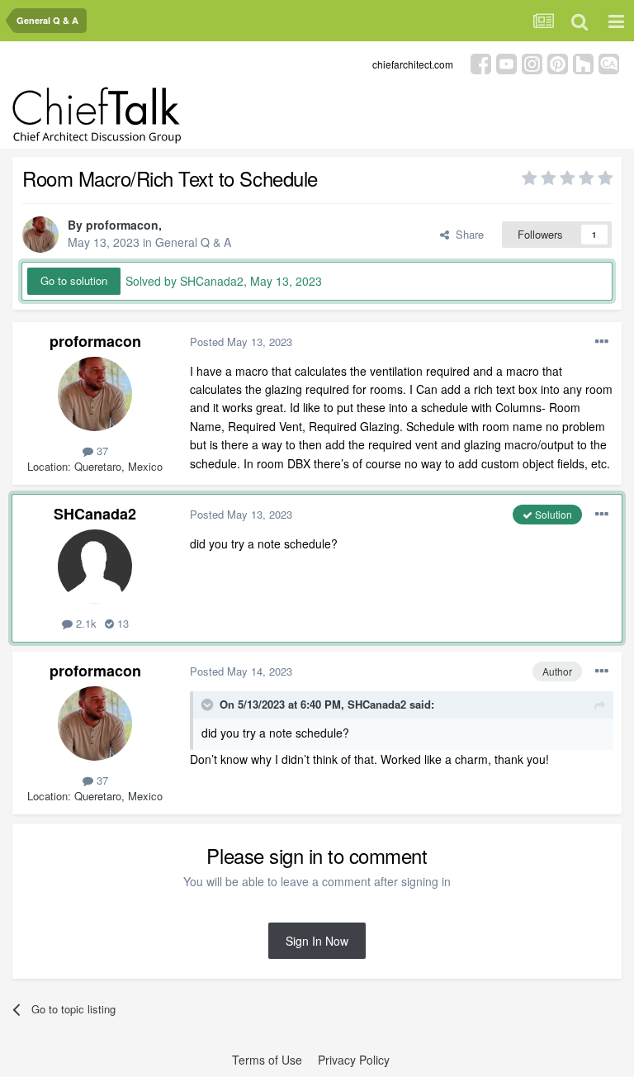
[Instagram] (532, 62)
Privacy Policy (354, 1059)
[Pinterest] (557, 62)
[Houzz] (583, 62)
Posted (241, 341)
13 (121, 623)
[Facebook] (481, 62)
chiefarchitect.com (412, 64)
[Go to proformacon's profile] (40, 234)
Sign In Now (317, 940)
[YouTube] (506, 62)
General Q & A (193, 242)
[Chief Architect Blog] (609, 62)
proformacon (122, 224)
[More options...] (601, 342)
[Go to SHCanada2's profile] (95, 566)
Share (466, 234)
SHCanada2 (95, 513)
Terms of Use (267, 1059)
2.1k (85, 623)
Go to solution (73, 280)
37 (100, 450)
